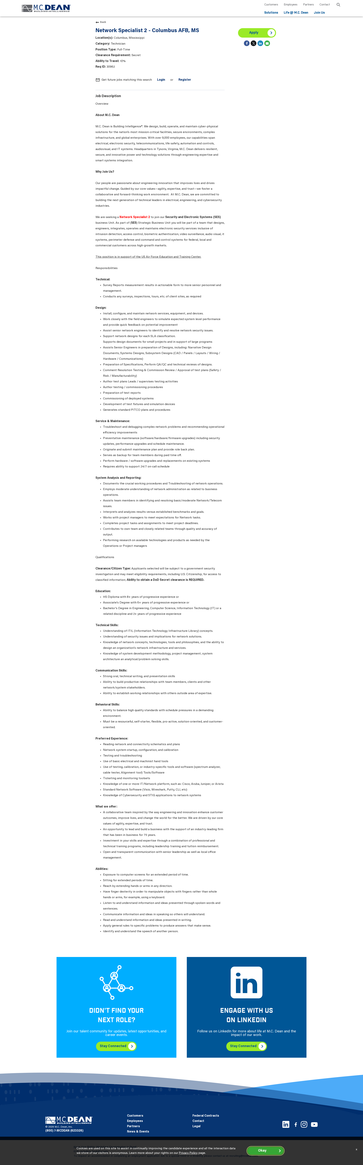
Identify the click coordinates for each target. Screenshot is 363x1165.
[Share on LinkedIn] (260, 43)
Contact (325, 4)
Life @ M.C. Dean (296, 12)
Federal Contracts (205, 1115)
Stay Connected (113, 1046)
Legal (196, 1126)
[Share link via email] (267, 43)
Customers (271, 4)
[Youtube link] (314, 1124)
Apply (253, 33)
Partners (308, 4)
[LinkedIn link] (286, 1124)
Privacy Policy (188, 1153)
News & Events (138, 1131)
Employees (290, 4)
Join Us (319, 12)
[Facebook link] (295, 1124)
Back (103, 22)
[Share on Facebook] (246, 43)
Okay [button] (262, 1151)
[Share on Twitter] (253, 43)
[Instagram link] (304, 1124)
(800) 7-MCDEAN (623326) (64, 1130)
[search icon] (338, 5)
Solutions (271, 12)
